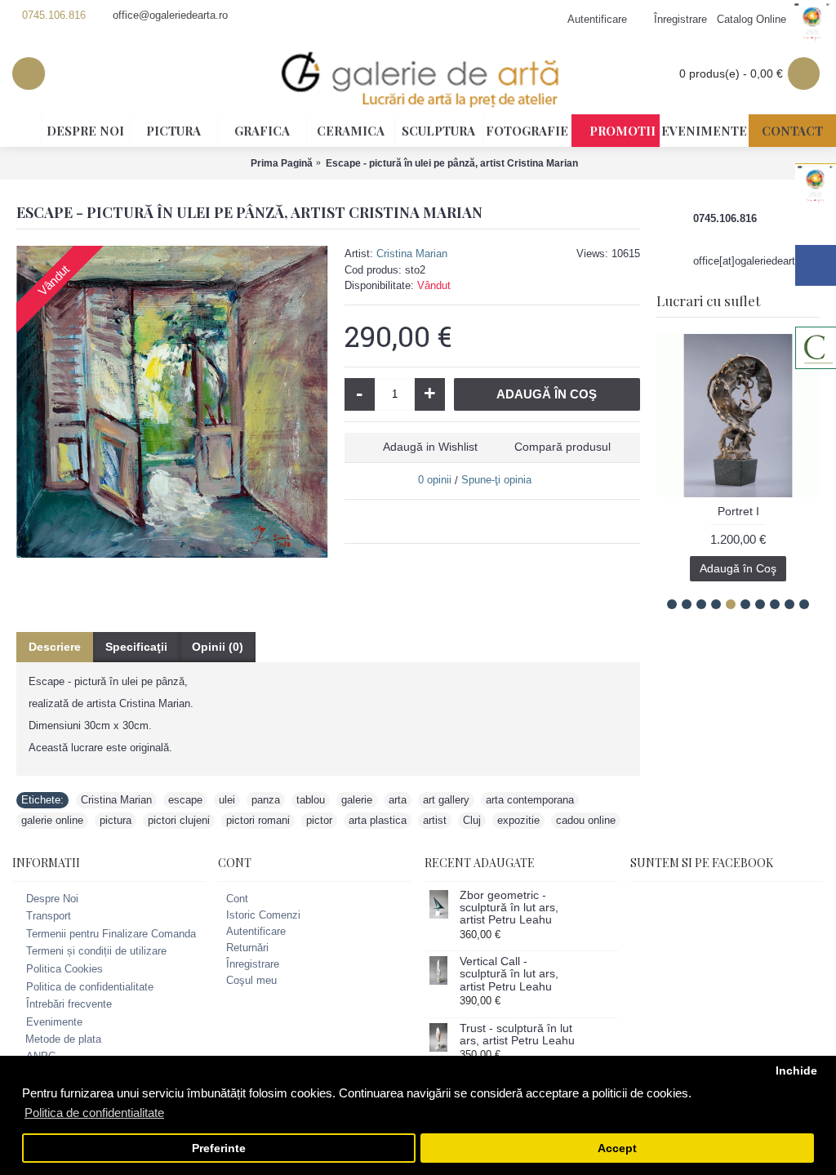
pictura (115, 820)
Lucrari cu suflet (708, 300)
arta (398, 800)
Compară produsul (562, 446)
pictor (319, 820)
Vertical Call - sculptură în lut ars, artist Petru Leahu (509, 974)
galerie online (52, 820)
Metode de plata (63, 1039)
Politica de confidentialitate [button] (94, 1112)
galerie (356, 800)
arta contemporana (530, 800)
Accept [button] (617, 1148)
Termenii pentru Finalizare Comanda (111, 934)
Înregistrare (252, 964)
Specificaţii (136, 646)
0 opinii (434, 480)
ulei (227, 800)
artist (435, 820)
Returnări (247, 947)
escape (185, 800)
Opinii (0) (217, 646)
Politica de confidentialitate (89, 987)
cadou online (586, 820)
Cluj (472, 820)
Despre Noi (52, 898)
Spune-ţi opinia (496, 480)
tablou (310, 800)
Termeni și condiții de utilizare (96, 952)
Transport (48, 916)
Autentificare (256, 931)
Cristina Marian (411, 253)
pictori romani (258, 820)
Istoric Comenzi (263, 915)
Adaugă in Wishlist (430, 446)
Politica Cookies (64, 969)
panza (265, 800)
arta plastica (378, 820)
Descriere (55, 646)
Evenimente (54, 1022)
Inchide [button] (796, 1071)
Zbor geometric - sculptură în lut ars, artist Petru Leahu (509, 908)
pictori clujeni (179, 820)
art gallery (446, 800)
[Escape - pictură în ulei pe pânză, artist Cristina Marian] (172, 402)
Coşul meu (251, 980)
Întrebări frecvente (69, 1004)
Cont (237, 898)
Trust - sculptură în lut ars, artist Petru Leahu (517, 1034)
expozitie (518, 820)
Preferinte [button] (219, 1148)
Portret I (738, 511)
